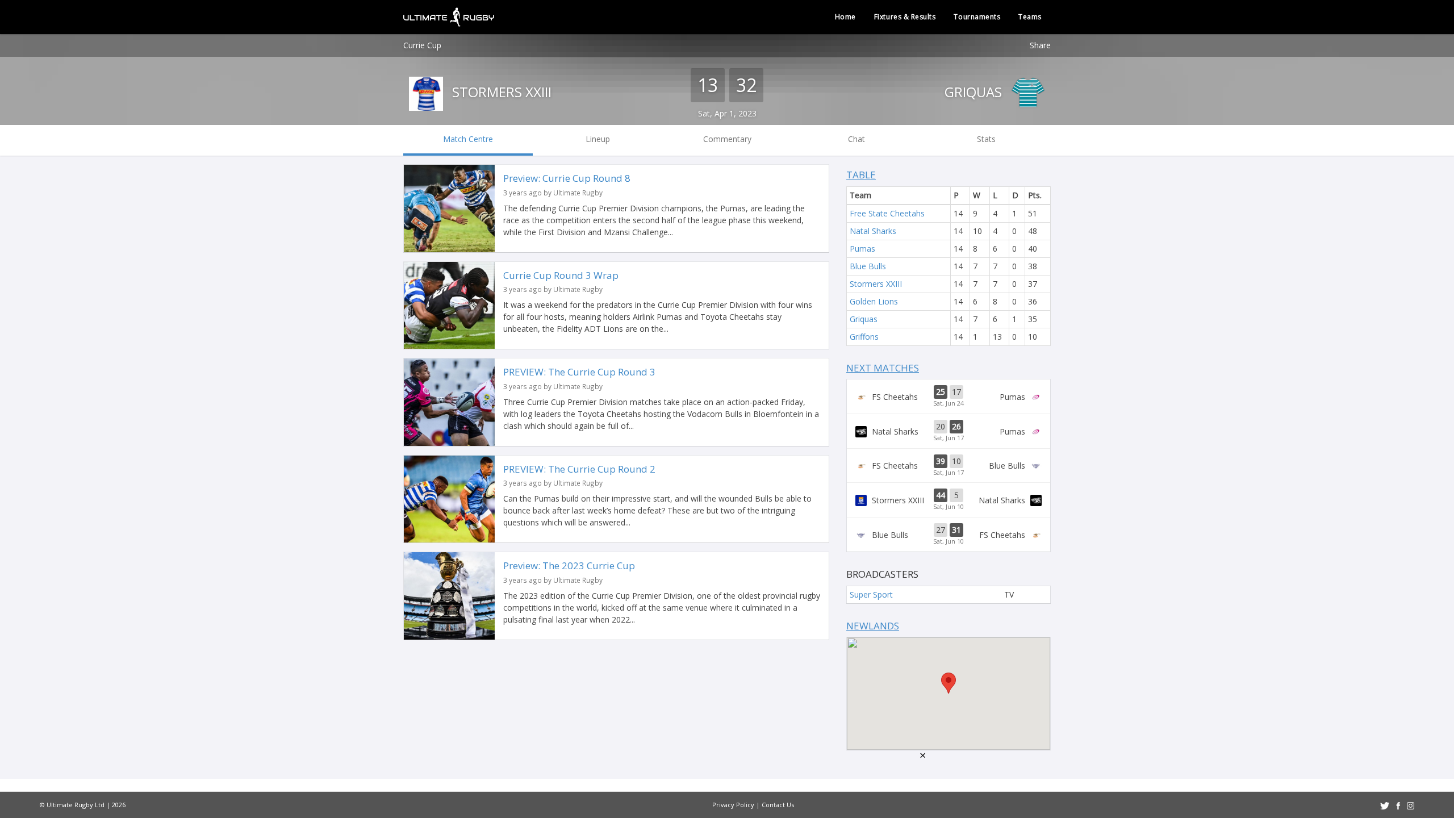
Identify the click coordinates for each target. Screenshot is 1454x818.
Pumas (862, 248)
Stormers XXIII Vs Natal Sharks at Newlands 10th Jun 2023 (948, 500)
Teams (1030, 17)
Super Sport (871, 594)
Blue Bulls (868, 266)
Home (845, 17)
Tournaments (977, 17)
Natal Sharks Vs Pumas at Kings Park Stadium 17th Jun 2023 (948, 431)
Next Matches (882, 367)
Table (861, 174)
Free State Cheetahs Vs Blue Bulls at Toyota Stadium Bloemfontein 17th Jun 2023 (948, 466)
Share (1040, 45)
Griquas (975, 91)
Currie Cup (422, 45)
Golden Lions (874, 301)
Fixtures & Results (905, 17)
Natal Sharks (873, 231)
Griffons (864, 336)
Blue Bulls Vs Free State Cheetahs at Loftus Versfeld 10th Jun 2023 (948, 534)
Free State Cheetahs (887, 213)
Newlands (872, 625)
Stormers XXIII (500, 91)
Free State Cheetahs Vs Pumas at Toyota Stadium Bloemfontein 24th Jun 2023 (948, 396)
